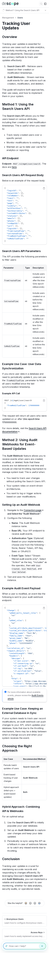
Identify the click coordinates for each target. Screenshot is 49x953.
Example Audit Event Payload (21, 588)
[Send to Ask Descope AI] (42, 946)
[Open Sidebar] (45, 3)
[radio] (26, 903)
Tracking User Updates (16, 25)
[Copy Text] (44, 188)
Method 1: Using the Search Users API (17, 106)
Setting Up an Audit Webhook (21, 504)
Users (20, 17)
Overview (9, 37)
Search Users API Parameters (21, 251)
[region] (24, 214)
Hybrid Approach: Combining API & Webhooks (21, 809)
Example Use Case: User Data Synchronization (21, 366)
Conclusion (11, 859)
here (14, 167)
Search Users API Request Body (23, 175)
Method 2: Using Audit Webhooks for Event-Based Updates (19, 444)
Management (8, 17)
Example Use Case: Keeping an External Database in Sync (22, 711)
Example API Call (11, 393)
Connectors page (33, 510)
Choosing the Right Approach (17, 748)
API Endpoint (10, 158)
